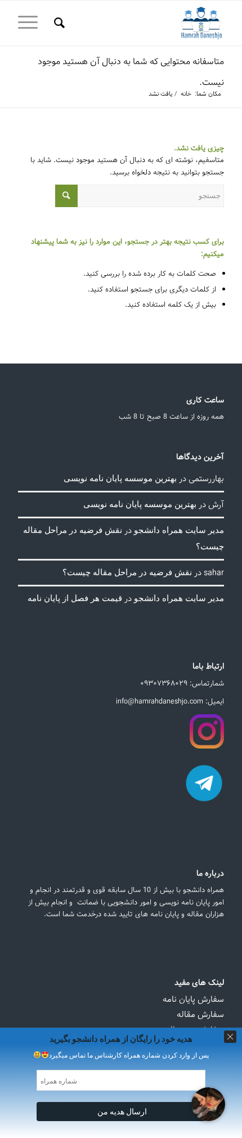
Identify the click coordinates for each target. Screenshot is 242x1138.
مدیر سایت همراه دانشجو (179, 529)
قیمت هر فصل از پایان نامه (75, 597)
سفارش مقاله (200, 1014)
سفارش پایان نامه (193, 999)
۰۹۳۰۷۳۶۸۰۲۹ (163, 683)
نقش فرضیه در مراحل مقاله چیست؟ (127, 571)
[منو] (31, 23)
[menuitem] (57, 23)
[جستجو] (57, 23)
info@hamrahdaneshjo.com (159, 701)
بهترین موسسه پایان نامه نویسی (120, 477)
